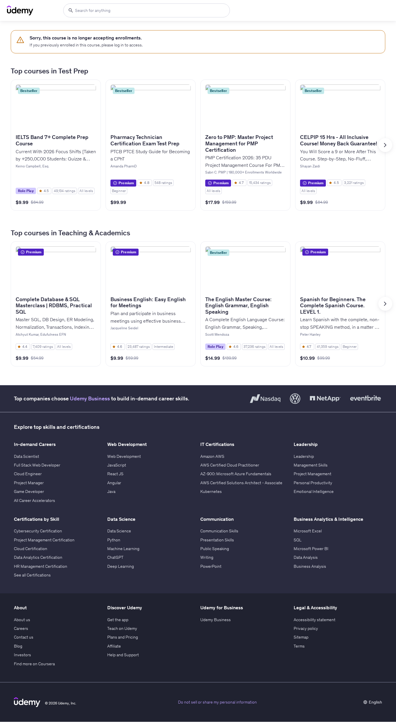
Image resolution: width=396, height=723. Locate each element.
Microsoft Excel (308, 531)
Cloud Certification (30, 548)
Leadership (304, 456)
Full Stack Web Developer (37, 465)
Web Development (124, 456)
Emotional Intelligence (314, 491)
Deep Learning (120, 566)
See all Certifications (32, 575)
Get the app (117, 619)
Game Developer (29, 491)
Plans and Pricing (122, 637)
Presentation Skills (217, 540)
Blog (18, 646)
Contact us (23, 637)
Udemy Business (90, 398)
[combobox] (146, 10)
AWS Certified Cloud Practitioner (229, 465)
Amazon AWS (212, 456)
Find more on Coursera (34, 663)
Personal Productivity (313, 482)
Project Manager (29, 482)
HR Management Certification (40, 566)
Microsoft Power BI (311, 548)
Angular (114, 482)
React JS (115, 473)
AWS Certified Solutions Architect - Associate (241, 482)
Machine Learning (123, 548)
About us (22, 619)
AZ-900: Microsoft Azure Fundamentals (235, 473)
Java (111, 491)
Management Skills (311, 465)
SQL (297, 540)
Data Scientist (26, 456)
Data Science (119, 531)
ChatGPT (115, 557)
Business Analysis (310, 566)
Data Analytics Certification (38, 557)
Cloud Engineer (28, 473)
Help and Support (123, 654)
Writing (206, 557)
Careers (21, 628)
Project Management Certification (44, 540)
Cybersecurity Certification (38, 531)
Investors (22, 654)
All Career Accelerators (34, 500)
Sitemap (301, 637)
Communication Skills (219, 531)
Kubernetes (211, 491)
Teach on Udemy (122, 628)
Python (113, 540)
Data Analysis (306, 557)
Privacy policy (306, 628)
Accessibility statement (314, 619)
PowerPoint (210, 566)
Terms (299, 646)
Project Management (312, 473)
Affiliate (114, 646)
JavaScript (116, 465)
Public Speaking (214, 548)
